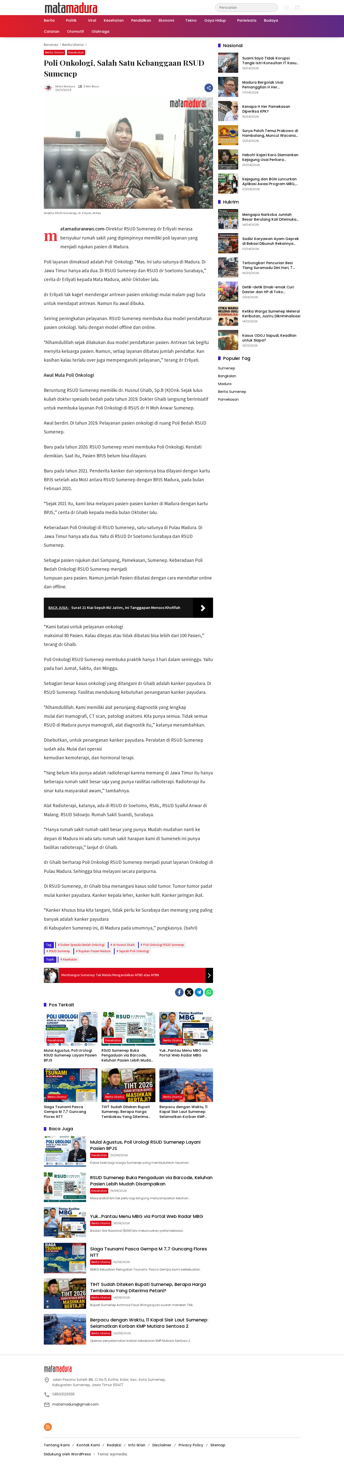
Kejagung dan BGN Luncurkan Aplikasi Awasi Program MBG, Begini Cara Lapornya (269, 182)
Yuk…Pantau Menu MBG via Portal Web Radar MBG (183, 1053)
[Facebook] (179, 992)
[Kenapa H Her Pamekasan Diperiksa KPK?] (228, 111)
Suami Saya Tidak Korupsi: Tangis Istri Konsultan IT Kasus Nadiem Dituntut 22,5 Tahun (270, 61)
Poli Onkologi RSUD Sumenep (163, 945)
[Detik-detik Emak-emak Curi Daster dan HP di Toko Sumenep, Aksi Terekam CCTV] (228, 292)
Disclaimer (161, 1445)
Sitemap (217, 1445)
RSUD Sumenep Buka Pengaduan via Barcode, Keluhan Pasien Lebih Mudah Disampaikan (127, 1055)
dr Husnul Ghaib (124, 945)
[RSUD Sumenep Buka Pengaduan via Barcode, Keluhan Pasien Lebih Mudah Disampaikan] (128, 1029)
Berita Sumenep (232, 391)
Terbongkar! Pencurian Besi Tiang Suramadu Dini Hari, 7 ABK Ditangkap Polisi (267, 265)
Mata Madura (65, 86)
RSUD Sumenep (59, 951)
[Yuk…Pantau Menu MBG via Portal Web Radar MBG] (186, 1029)
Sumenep (226, 368)
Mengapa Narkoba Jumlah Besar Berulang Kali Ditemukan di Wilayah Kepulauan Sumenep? (270, 217)
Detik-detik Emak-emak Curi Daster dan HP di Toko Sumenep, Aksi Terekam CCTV (269, 290)
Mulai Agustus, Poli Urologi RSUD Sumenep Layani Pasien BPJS (70, 1055)
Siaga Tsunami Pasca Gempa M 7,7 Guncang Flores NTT (65, 1112)
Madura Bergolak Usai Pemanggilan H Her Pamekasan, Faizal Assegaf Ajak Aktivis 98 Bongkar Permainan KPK (267, 85)
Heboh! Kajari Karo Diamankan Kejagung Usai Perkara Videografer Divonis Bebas (270, 157)
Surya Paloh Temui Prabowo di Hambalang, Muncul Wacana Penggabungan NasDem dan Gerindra (270, 133)
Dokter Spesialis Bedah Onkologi (82, 945)
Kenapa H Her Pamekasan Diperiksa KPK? (266, 109)
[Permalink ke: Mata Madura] (49, 87)
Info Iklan (136, 1445)
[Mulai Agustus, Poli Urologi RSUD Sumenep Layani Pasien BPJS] (70, 1029)
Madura (224, 383)
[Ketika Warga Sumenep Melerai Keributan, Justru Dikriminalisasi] (228, 316)
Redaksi (114, 1445)
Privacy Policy (191, 1445)
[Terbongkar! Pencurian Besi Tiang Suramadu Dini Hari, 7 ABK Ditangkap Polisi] (228, 267)
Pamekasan (228, 399)
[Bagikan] (208, 88)
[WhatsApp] (208, 992)
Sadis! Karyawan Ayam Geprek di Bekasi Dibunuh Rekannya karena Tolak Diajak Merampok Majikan (271, 241)
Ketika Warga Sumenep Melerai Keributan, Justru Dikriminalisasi (271, 314)
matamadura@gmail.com (75, 1404)
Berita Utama (54, 52)
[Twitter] (189, 992)
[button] (273, 7)
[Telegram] (199, 992)
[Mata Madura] (71, 7)
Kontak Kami (88, 1445)
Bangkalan (227, 376)
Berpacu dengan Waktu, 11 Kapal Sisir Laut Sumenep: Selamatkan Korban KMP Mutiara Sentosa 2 (183, 1112)
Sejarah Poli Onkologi (134, 951)
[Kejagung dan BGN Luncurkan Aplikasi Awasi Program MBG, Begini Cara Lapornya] (228, 184)
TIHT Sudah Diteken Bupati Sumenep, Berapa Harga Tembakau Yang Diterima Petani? (125, 1112)
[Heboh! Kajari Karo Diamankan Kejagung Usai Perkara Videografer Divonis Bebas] (228, 159)
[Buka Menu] (297, 8)
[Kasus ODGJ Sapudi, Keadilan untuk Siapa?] (228, 340)
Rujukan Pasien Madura (95, 951)
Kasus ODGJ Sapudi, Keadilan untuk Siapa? (269, 338)
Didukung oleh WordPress (67, 1454)
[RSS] (48, 1427)
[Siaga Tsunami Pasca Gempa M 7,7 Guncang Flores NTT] (70, 1085)
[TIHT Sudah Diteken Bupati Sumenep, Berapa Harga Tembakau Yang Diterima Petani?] (128, 1085)
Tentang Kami (57, 1445)
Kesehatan (76, 52)
